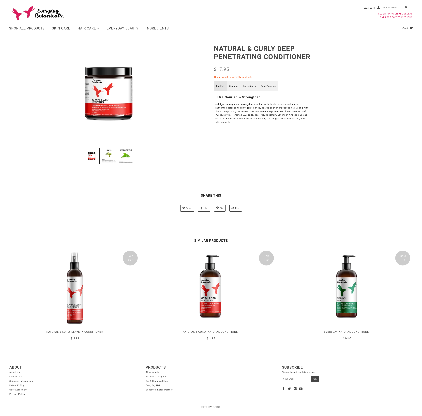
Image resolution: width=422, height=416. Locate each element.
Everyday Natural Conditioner (347, 331)
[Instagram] (295, 388)
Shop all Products (27, 28)
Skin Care (61, 28)
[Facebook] (283, 388)
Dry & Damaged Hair (157, 381)
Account (369, 8)
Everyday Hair (153, 385)
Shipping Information (21, 381)
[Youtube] (301, 388)
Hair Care (87, 28)
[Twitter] (289, 388)
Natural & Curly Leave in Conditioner (74, 331)
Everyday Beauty (122, 28)
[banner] (37, 13)
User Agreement (18, 389)
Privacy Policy (17, 394)
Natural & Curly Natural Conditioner (211, 331)
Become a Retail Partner (159, 389)
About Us (14, 372)
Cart (405, 28)
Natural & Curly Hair (156, 376)
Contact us (15, 376)
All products (153, 372)
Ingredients (157, 28)
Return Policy (16, 385)
